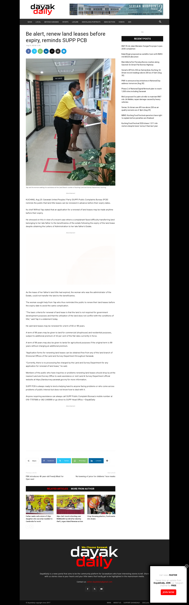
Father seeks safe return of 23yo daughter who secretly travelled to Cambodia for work (39, 518)
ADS (129, 22)
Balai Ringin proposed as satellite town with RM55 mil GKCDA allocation (142, 55)
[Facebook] (28, 51)
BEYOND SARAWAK (51, 22)
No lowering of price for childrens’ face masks (95, 476)
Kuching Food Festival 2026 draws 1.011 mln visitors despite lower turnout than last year (139, 124)
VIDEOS (121, 22)
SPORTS (65, 22)
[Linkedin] (46, 51)
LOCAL (38, 22)
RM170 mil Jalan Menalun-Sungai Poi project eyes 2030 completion (141, 47)
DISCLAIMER (146, 603)
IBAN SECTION (109, 22)
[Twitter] (34, 51)
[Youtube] (101, 589)
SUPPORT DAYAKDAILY (132, 603)
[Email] (52, 51)
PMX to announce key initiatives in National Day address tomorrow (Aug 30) (140, 82)
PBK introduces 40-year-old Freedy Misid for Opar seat (45, 477)
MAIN (30, 22)
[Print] (58, 51)
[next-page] (31, 526)
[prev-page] (27, 526)
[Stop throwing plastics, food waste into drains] (101, 504)
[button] (160, 22)
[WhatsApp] (40, 51)
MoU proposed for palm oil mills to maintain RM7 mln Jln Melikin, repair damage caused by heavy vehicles (141, 99)
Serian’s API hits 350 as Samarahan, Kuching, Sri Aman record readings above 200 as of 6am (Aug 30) (141, 72)
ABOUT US (117, 603)
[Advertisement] (70, 426)
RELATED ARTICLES (57, 489)
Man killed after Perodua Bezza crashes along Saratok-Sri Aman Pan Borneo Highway (140, 63)
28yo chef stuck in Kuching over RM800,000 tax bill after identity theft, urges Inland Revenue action (70, 518)
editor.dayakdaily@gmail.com (99, 582)
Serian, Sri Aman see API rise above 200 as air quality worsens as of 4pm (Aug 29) (140, 108)
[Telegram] (63, 51)
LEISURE (75, 22)
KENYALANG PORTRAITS (91, 22)
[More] (107, 460)
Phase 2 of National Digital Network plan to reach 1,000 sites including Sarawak (141, 90)
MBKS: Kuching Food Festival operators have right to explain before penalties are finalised (141, 116)
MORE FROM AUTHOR (82, 489)
